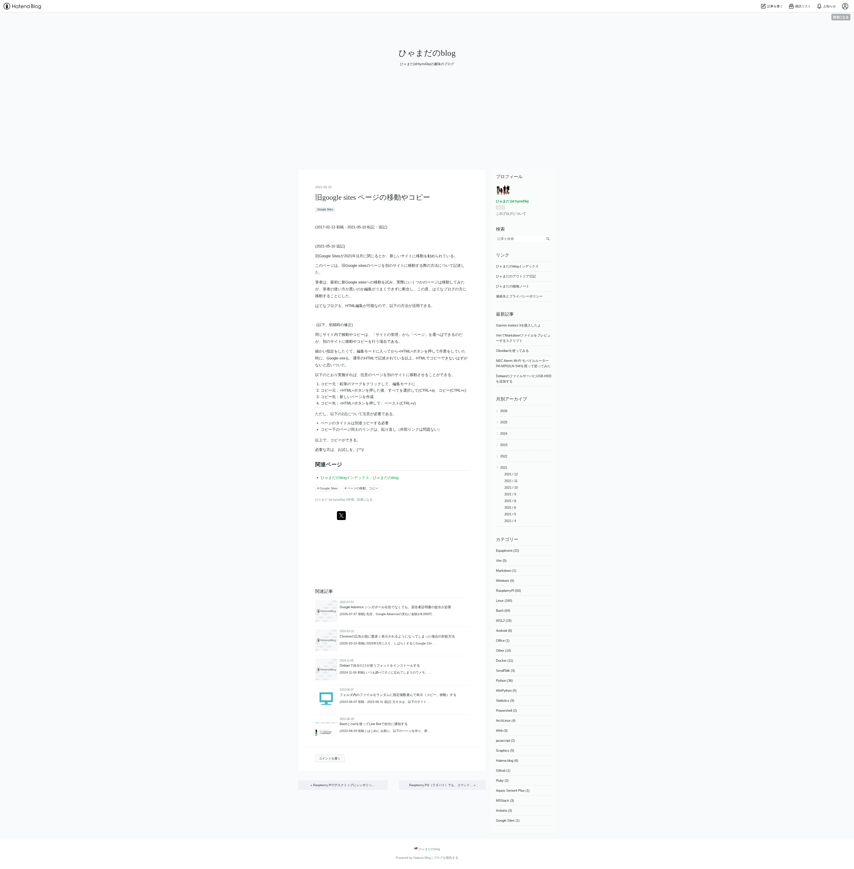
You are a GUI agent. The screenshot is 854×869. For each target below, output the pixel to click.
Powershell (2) (506, 710)
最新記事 (505, 314)
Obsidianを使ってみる (512, 351)
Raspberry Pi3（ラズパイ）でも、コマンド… (442, 785)
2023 (503, 445)
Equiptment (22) (507, 550)
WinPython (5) (506, 690)
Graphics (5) (505, 750)
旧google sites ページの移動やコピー (372, 197)
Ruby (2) (502, 780)
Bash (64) (503, 610)
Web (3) (502, 730)
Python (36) (504, 680)
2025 (503, 422)
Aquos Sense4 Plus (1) (513, 790)
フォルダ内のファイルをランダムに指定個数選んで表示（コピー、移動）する (398, 695)
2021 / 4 (510, 521)
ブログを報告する (445, 857)
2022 (503, 456)
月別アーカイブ (511, 399)
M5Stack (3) (505, 800)
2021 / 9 (510, 494)
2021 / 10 (511, 487)
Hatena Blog (422, 857)
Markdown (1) (506, 570)
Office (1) (503, 640)
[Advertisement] (427, 136)
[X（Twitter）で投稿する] (341, 515)
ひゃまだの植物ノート (512, 286)
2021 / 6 (510, 507)
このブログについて (511, 213)
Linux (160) (504, 600)
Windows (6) (505, 580)
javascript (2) (505, 740)
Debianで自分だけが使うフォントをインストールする (380, 665)
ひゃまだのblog (427, 53)
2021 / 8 (510, 501)
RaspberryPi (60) (508, 590)
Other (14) (503, 650)
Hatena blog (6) (507, 760)
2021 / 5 (510, 514)
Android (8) (504, 630)
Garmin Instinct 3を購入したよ (518, 325)
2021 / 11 (511, 481)
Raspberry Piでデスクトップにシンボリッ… (342, 785)
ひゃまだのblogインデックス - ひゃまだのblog (360, 478)
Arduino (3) (504, 810)
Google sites (355, 265)
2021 (503, 467)
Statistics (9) (505, 700)
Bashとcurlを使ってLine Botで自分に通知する (374, 724)
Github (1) (503, 770)
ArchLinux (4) (506, 720)
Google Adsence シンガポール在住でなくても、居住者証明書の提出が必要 (395, 607)
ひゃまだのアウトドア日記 (516, 276)
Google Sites (325, 209)
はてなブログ (443, 289)
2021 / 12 (511, 474)
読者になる (841, 17)
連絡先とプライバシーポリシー (519, 296)
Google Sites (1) (508, 820)
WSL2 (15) (504, 620)
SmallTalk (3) (505, 670)
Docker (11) (504, 660)
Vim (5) (501, 560)
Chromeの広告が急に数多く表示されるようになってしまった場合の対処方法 (397, 636)
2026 (503, 411)
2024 (503, 433)
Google (332, 358)
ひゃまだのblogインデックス (517, 266)
